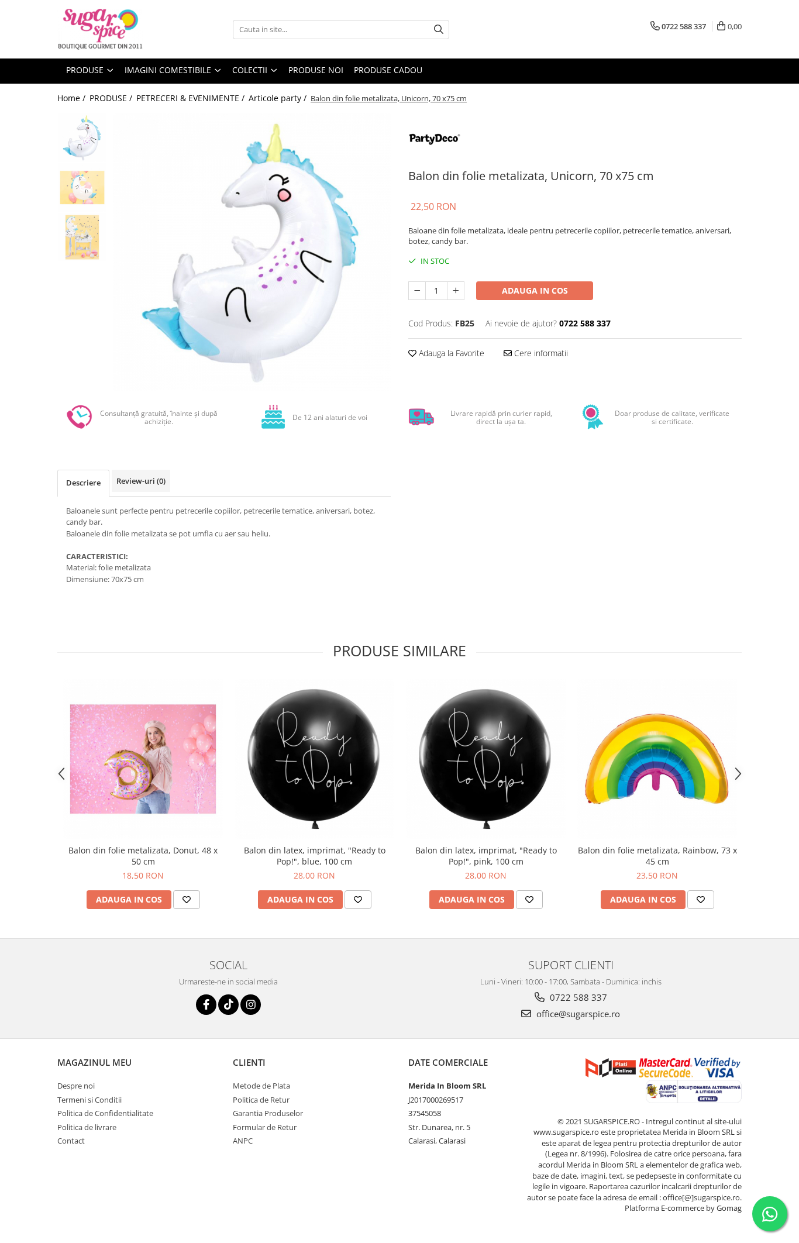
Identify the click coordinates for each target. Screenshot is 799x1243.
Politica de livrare (86, 1127)
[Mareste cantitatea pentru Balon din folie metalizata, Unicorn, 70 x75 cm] (455, 290)
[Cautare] (438, 29)
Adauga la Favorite (450, 353)
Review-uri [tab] (141, 481)
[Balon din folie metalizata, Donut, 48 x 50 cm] (143, 759)
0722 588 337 (577, 997)
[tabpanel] (252, 252)
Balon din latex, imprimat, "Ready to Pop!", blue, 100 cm (314, 856)
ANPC (243, 1140)
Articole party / (279, 98)
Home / (72, 98)
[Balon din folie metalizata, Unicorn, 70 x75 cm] (252, 252)
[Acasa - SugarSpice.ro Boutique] (115, 29)
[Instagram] (250, 1004)
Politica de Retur (261, 1099)
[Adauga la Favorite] (186, 899)
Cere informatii (540, 353)
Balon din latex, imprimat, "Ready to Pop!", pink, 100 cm (486, 856)
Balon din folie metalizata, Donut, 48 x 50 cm (143, 856)
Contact (71, 1140)
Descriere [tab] (83, 482)
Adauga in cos (535, 290)
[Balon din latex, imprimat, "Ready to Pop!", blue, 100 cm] (314, 759)
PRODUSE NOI (315, 69)
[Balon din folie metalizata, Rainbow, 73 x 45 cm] (657, 759)
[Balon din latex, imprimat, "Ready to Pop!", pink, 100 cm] (486, 759)
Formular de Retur (265, 1127)
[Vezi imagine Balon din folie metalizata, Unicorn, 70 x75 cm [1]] (82, 187)
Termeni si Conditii (89, 1099)
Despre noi (76, 1085)
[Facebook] (206, 1004)
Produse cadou (388, 69)
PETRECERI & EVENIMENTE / (191, 98)
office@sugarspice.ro (577, 1014)
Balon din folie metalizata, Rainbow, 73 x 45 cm (657, 856)
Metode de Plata (261, 1085)
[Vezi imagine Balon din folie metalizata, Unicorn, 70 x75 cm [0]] (82, 137)
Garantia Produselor (268, 1113)
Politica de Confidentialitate (105, 1113)
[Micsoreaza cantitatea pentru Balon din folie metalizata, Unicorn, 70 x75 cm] (417, 290)
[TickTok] (228, 1004)
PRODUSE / (112, 98)
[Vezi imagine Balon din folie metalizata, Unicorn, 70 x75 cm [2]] (82, 237)
